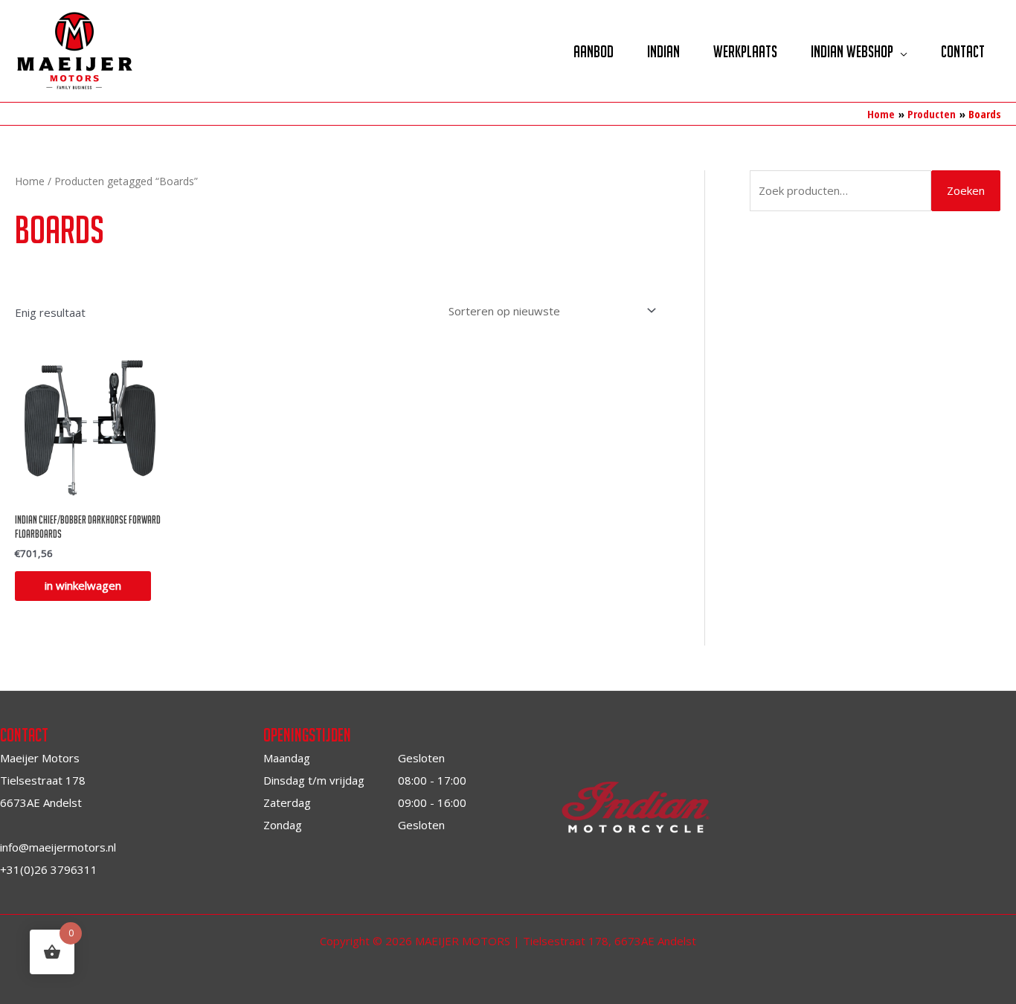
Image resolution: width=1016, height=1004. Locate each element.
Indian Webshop (852, 51)
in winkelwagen (83, 585)
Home (30, 181)
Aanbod (593, 51)
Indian (663, 51)
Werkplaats (745, 51)
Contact (963, 51)
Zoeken (966, 190)
